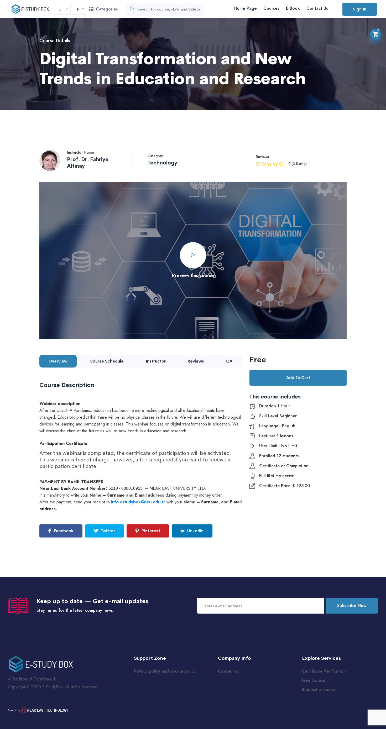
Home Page (245, 8)
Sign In (359, 9)
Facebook (63, 531)
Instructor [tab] (156, 361)
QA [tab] (229, 361)
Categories (107, 9)
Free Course (313, 680)
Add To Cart (298, 377)
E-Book (293, 8)
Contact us (228, 671)
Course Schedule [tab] (107, 361)
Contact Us (317, 8)
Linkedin (195, 531)
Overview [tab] (58, 361)
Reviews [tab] (195, 361)
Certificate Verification (324, 671)
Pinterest (150, 531)
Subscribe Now (352, 606)
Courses (271, 8)
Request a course (318, 690)
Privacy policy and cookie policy (165, 671)
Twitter (107, 531)
